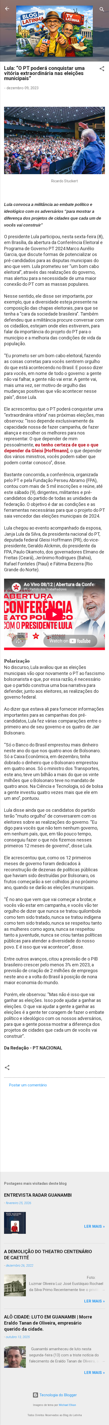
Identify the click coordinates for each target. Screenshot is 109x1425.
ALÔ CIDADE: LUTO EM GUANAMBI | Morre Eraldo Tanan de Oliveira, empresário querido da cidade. (48, 1323)
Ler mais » (94, 1226)
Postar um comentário (28, 1085)
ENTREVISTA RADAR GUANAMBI (38, 1195)
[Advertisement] (54, 1128)
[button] (102, 69)
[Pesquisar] (102, 10)
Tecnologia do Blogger (58, 1395)
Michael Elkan (67, 1405)
